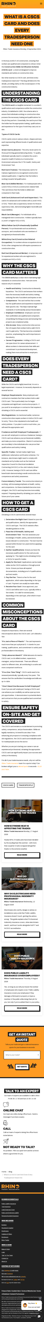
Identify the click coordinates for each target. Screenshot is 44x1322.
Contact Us (5, 1258)
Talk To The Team (7, 1255)
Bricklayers (5, 1237)
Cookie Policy (16, 1291)
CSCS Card (8, 785)
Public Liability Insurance (9, 1203)
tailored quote (23, 766)
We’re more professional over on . (14, 1276)
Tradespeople (25, 785)
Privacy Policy (6, 1291)
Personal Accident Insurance (10, 1216)
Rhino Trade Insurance (10, 763)
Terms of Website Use (28, 1291)
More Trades (5, 1240)
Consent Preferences (17, 1294)
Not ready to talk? (19, 1147)
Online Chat (13, 1110)
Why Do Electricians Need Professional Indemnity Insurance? (20, 896)
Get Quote (22, 1067)
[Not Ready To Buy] (6, 1141)
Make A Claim (6, 1249)
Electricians (5, 1231)
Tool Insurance (6, 1206)
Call (7, 1129)
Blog (10, 1172)
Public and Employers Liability (10, 1213)
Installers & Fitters (7, 1234)
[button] (38, 1055)
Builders (4, 1225)
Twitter (15, 1279)
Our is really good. (10, 1270)
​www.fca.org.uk (34, 1313)
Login (3, 1252)
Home (4, 1172)
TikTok (22, 1279)
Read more (22, 855)
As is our (7, 1273)
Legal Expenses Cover (8, 1210)
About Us (4, 1261)
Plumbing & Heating (7, 1228)
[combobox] (20, 1055)
